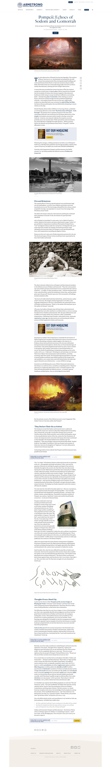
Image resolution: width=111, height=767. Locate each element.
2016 (64, 670)
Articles (20, 9)
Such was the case (39, 628)
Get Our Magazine (57, 130)
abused (74, 670)
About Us (58, 753)
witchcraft (46, 669)
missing (46, 672)
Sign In (92, 2)
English (55, 33)
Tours (79, 9)
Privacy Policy (67, 753)
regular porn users (63, 665)
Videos (64, 9)
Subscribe (50, 137)
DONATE (70, 2)
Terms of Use (77, 753)
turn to (54, 91)
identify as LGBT (62, 667)
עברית (86, 9)
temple (36, 116)
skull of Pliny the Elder (68, 102)
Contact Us (76, 2)
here (59, 371)
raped (61, 672)
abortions (37, 678)
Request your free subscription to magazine (55, 133)
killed (74, 672)
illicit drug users (39, 667)
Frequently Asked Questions (46, 753)
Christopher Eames (51, 30)
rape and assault (40, 670)
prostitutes (47, 665)
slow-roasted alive (52, 97)
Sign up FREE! (87, 2)
